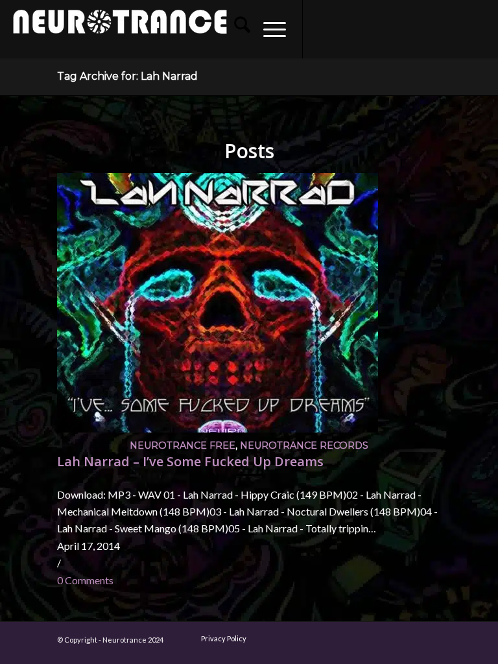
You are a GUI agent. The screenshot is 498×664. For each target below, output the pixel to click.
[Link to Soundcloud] (400, 29)
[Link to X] (381, 29)
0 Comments (85, 580)
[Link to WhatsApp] (439, 29)
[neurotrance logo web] (120, 35)
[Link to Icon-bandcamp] (478, 29)
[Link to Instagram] (342, 29)
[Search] (235, 29)
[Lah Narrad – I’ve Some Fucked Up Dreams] (217, 428)
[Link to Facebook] (323, 29)
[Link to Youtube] (362, 29)
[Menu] (268, 29)
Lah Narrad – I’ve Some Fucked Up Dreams (190, 461)
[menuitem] (235, 29)
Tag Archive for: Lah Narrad (127, 76)
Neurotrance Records (304, 445)
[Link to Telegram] (459, 29)
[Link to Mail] (420, 29)
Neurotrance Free (182, 445)
